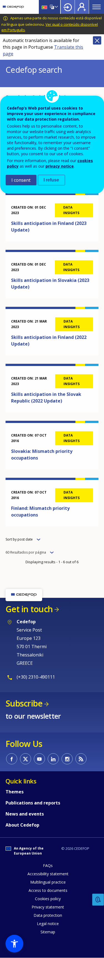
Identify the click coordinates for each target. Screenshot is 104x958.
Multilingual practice (48, 882)
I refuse (51, 180)
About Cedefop (22, 825)
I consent (21, 180)
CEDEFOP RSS (81, 758)
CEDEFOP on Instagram (67, 758)
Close (97, 40)
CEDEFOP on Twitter (25, 758)
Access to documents (48, 890)
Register (82, 7)
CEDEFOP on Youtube (39, 758)
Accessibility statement (48, 873)
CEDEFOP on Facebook (11, 758)
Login (68, 7)
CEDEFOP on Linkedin (53, 758)
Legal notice (48, 923)
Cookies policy (48, 898)
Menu (96, 7)
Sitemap (47, 931)
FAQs (48, 865)
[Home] (13, 7)
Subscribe (24, 703)
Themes (15, 792)
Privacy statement (48, 907)
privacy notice (59, 166)
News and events (25, 814)
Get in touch (29, 609)
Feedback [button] (98, 900)
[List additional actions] (55, 7)
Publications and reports (33, 803)
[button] (14, 943)
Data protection (48, 915)
